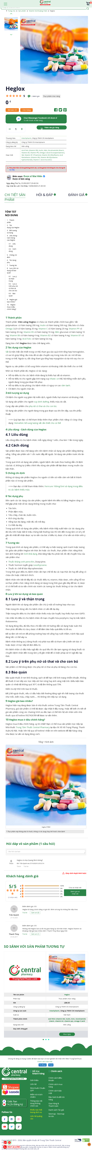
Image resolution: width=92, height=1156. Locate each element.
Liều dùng (12, 245)
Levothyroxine (40, 565)
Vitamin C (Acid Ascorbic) (42, 160)
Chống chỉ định (12, 256)
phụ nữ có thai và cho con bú (42, 406)
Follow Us (7, 1112)
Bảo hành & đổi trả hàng (56, 1098)
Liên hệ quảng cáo (36, 1117)
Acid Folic (26, 338)
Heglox (67, 995)
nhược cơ (54, 378)
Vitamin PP (74, 328)
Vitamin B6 (15, 335)
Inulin (41, 150)
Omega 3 (10, 328)
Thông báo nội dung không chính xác (36, 1103)
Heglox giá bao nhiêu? (12, 300)
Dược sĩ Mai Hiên (33, 176)
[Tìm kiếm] (87, 8)
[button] (43, 1039)
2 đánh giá (35, 96)
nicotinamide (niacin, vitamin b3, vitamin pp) (67, 1020)
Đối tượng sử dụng (12, 231)
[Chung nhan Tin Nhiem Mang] (77, 1140)
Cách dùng (12, 250)
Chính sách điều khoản (55, 1079)
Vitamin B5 (29, 332)
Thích (19, 866)
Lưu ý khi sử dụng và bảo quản (12, 270)
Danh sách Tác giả (56, 1110)
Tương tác (13, 265)
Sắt (23, 155)
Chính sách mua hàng (55, 1085)
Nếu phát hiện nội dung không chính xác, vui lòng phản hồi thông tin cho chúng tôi (37, 169)
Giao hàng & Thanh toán (54, 1104)
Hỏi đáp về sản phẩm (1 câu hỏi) (30, 844)
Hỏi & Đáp (45, 194)
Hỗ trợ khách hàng (38, 1072)
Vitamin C (43, 328)
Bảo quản (12, 294)
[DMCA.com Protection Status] (86, 1140)
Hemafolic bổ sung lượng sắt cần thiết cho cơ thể (37, 423)
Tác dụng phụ (11, 261)
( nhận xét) (12, 897)
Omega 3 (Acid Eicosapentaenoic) (52, 153)
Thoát (51, 1065)
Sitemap (52, 1113)
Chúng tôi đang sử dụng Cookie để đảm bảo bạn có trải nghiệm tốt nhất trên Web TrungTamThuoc (45, 1060)
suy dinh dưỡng (41, 401)
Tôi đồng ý (42, 1065)
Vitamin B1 (76, 335)
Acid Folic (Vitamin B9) (30, 150)
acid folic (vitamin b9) (56, 1019)
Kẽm (45, 150)
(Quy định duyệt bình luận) (75, 873)
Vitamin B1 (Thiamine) (33, 155)
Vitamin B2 (45, 335)
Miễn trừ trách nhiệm (36, 1095)
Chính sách (56, 1071)
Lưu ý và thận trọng (13, 278)
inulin (68, 1019)
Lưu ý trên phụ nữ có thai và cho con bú (13, 287)
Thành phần (10, 221)
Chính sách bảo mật (44, 1061)
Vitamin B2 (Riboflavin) (50, 155)
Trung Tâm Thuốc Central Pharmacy (33, 727)
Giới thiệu (34, 1080)
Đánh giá (77, 194)
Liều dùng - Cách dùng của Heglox (12, 237)
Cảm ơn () (35, 913)
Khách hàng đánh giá (22, 876)
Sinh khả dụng (30, 553)
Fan (12, 1101)
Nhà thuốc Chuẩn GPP (37, 1089)
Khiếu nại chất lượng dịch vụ (36, 1110)
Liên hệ (33, 1084)
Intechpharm (26, 138)
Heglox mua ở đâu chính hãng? (11, 307)
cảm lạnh (65, 385)
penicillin (30, 561)
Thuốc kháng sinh (16, 561)
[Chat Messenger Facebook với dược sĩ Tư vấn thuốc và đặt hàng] (18, 122)
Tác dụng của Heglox (13, 226)
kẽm (73, 1019)
